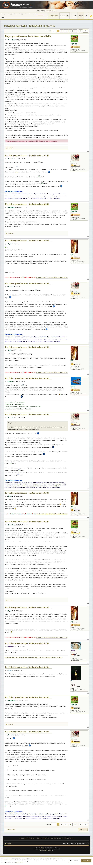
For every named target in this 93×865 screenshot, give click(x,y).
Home (3, 14)
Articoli (28, 14)
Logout (81, 15)
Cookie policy (20, 862)
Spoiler (10, 148)
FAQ (86, 15)
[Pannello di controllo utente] (71, 15)
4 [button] (70, 31)
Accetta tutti (86, 860)
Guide (21, 14)
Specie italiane (12, 14)
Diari (34, 14)
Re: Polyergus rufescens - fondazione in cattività (27, 155)
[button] (53, 31)
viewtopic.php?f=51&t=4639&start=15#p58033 (51, 277)
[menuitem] (68, 843)
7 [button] (80, 31)
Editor (74, 15)
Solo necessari (74, 860)
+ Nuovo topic (53, 15)
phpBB (42, 847)
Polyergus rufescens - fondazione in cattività (29, 25)
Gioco (3, 17)
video (16, 172)
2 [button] (61, 31)
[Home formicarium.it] (46, 5)
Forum (40, 14)
